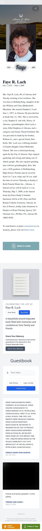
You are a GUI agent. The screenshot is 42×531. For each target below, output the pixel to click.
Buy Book (24, 312)
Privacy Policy (14, 521)
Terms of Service (27, 521)
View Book (11, 312)
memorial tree (31, 226)
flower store (29, 229)
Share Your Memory (15, 349)
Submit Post (21, 388)
